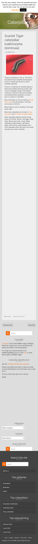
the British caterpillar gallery (24, 114)
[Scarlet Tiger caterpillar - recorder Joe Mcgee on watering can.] (19, 64)
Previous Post (7, 325)
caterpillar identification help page (18, 364)
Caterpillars (8, 316)
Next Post (32, 325)
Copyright (5, 343)
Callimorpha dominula (19, 316)
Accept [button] (23, 10)
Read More (15, 10)
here (25, 353)
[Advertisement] (19, 150)
